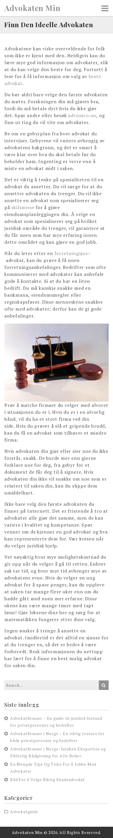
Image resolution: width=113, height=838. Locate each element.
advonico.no (82, 115)
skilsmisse (22, 207)
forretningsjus (71, 253)
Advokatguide (24, 811)
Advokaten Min (32, 8)
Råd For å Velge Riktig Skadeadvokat (47, 779)
